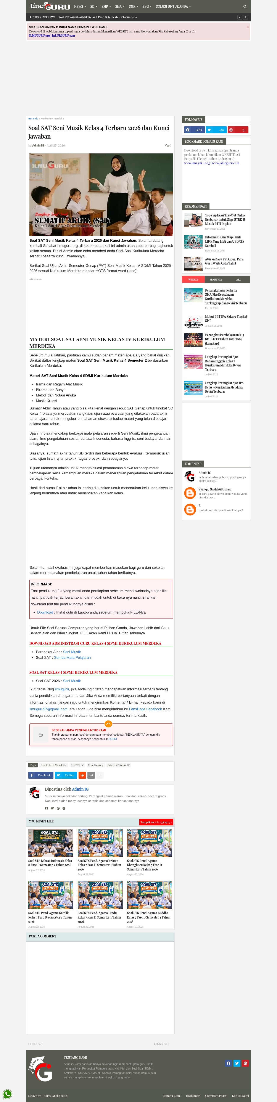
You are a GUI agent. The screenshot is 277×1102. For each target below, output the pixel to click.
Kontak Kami (240, 1095)
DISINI (113, 739)
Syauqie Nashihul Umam (215, 489)
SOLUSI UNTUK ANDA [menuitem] (172, 6)
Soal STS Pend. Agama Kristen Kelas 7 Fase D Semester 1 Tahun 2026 (99, 865)
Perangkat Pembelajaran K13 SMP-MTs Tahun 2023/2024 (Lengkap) (224, 339)
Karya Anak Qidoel (55, 1095)
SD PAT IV (77, 765)
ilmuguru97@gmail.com (48, 709)
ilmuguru (62, 689)
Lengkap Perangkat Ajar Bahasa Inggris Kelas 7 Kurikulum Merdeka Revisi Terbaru (223, 363)
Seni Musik (72, 652)
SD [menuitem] (92, 6)
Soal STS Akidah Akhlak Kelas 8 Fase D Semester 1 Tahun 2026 (98, 17)
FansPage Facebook (145, 709)
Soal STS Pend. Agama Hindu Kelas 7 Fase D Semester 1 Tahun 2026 (99, 917)
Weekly (193, 279)
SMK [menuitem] (132, 6)
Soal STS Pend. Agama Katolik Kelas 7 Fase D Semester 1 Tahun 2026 (50, 917)
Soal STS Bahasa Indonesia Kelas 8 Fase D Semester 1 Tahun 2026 (50, 863)
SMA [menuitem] (118, 6)
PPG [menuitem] (146, 6)
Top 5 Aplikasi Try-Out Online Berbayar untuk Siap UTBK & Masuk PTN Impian (225, 219)
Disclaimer (193, 1095)
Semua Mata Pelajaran (72, 658)
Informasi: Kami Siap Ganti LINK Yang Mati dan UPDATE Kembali (224, 241)
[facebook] (46, 808)
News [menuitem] (78, 6)
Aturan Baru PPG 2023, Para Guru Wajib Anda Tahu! (224, 261)
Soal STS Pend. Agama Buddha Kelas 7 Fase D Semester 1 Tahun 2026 (148, 917)
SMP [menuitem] (105, 6)
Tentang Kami (171, 1095)
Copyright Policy (216, 1095)
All (238, 279)
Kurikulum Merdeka (52, 118)
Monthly (216, 279)
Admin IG (80, 789)
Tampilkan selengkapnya (156, 822)
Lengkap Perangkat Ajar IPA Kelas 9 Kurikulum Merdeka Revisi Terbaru (224, 387)
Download (45, 612)
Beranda (33, 118)
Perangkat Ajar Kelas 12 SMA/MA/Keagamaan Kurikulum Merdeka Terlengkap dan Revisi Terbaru (226, 296)
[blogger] (64, 808)
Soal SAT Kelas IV (119, 765)
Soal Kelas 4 (95, 765)
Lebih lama (160, 1044)
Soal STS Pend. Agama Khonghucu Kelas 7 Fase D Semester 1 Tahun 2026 (144, 865)
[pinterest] (58, 808)
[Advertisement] (138, 82)
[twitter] (52, 808)
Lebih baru (36, 1044)
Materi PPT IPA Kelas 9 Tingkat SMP (226, 318)
